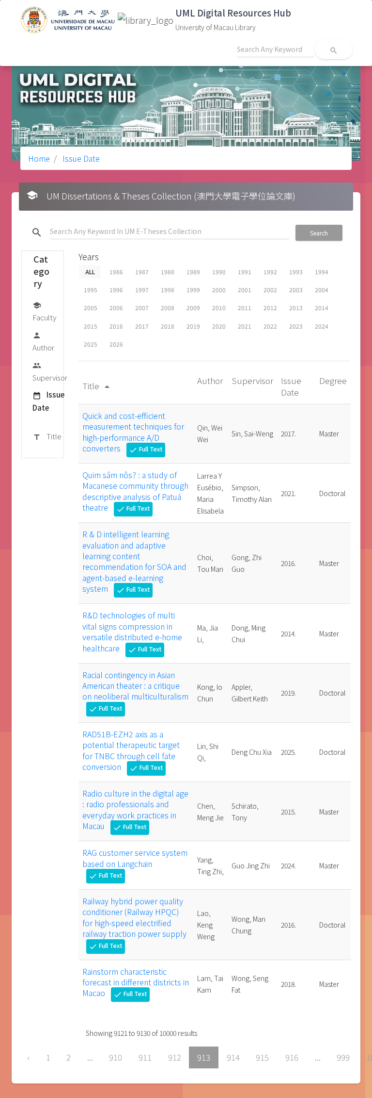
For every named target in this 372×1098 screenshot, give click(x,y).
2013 (296, 307)
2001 (244, 289)
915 (262, 1057)
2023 (296, 326)
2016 (116, 326)
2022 (270, 326)
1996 (116, 289)
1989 (193, 271)
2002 (270, 289)
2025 (90, 344)
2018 (167, 326)
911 (145, 1057)
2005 (90, 307)
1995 (90, 289)
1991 (244, 271)
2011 (244, 307)
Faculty (44, 311)
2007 (142, 307)
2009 (193, 307)
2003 (296, 289)
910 (115, 1057)
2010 (219, 307)
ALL (90, 271)
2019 (193, 326)
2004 (321, 289)
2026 (116, 344)
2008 (167, 307)
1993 (296, 271)
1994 (321, 271)
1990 (219, 271)
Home (39, 158)
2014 (321, 307)
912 (174, 1057)
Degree (333, 380)
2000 (219, 289)
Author (43, 341)
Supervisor (49, 372)
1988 (167, 271)
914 (233, 1057)
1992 (270, 271)
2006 (116, 307)
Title (47, 436)
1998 (167, 289)
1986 (116, 271)
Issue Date (80, 158)
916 (291, 1057)
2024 (321, 326)
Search (319, 233)
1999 (193, 289)
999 (343, 1057)
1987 (142, 271)
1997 (142, 289)
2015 (90, 326)
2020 (219, 326)
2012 (270, 307)
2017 (142, 326)
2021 (244, 326)
